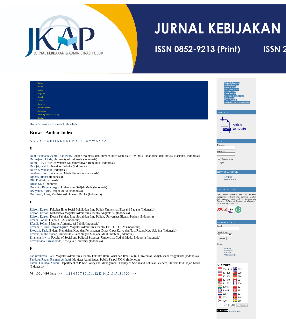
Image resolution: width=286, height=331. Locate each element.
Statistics (42, 111)
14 (104, 273)
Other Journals (230, 255)
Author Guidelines (231, 85)
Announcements (44, 107)
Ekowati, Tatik (39, 230)
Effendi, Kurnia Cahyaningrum (49, 227)
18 (119, 273)
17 (115, 273)
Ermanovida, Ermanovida (45, 241)
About (40, 86)
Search (40, 97)
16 (111, 273)
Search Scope (222, 232)
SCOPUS (228, 177)
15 (108, 273)
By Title (227, 253)
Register (41, 93)
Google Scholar (230, 179)
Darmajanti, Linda (41, 159)
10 (88, 273)
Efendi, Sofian (38, 220)
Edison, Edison (39, 209)
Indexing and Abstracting (48, 114)
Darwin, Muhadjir (41, 169)
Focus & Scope (230, 87)
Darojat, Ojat (38, 166)
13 (100, 273)
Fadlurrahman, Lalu (42, 256)
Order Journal (229, 98)
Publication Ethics (231, 89)
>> (134, 273)
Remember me (227, 159)
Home (40, 83)
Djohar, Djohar (39, 176)
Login (40, 90)
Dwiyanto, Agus (40, 190)
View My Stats (234, 311)
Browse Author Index (65, 124)
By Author (228, 250)
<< (61, 273)
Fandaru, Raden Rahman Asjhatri (50, 259)
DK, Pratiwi (37, 180)
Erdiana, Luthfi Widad (43, 234)
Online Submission (232, 83)
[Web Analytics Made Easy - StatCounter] (222, 311)
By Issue (227, 248)
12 (96, 273)
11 (92, 273)
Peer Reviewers (230, 94)
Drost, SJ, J (37, 183)
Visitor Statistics (230, 100)
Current (41, 100)
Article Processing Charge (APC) (237, 102)
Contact (41, 118)
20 (127, 273)
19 (123, 273)
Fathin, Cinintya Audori (44, 263)
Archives (41, 104)
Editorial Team (230, 91)
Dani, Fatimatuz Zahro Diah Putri (50, 155)
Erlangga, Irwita (40, 237)
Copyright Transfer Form (234, 96)
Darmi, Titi (36, 162)
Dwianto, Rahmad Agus (45, 187)
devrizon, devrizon (41, 173)
